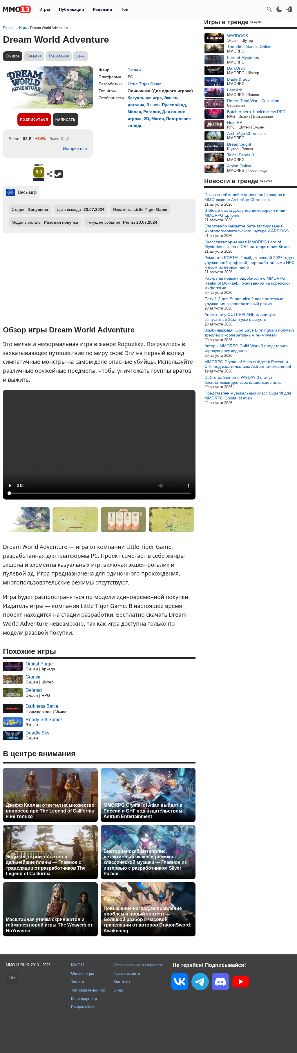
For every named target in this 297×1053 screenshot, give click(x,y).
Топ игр (77, 982)
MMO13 (77, 965)
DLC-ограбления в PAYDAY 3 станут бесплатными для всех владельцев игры (243, 380)
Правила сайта (127, 973)
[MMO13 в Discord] (220, 983)
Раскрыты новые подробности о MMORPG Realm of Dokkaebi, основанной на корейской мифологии (247, 283)
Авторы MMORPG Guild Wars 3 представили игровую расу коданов (246, 348)
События (33, 56)
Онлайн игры (82, 973)
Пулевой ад (174, 104)
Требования (58, 56)
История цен (75, 148)
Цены (80, 56)
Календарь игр (84, 998)
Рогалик (151, 111)
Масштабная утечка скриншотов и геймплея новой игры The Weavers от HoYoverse (49, 925)
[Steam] (59, 174)
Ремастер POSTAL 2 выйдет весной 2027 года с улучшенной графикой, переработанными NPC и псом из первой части (249, 262)
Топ (124, 9)
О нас (119, 990)
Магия (157, 118)
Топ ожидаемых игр (88, 990)
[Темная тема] (279, 9)
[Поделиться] (49, 174)
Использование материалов (138, 965)
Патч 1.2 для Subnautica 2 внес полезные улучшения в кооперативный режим (243, 301)
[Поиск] (269, 9)
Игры (44, 9)
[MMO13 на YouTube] (240, 983)
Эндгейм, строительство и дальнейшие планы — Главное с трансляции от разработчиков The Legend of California (46, 865)
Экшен (134, 70)
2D (146, 118)
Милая (134, 111)
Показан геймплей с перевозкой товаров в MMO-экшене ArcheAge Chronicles (244, 197)
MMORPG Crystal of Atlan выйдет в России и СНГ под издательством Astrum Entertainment (143, 811)
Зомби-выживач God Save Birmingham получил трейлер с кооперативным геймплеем (249, 332)
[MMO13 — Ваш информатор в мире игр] (17, 9)
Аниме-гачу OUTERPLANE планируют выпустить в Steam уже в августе (240, 317)
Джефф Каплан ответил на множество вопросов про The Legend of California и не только (50, 811)
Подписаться (34, 119)
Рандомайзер (83, 1007)
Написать (65, 119)
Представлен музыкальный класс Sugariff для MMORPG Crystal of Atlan (247, 395)
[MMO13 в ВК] (180, 982)
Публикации (71, 9)
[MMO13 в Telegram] (200, 983)
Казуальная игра (145, 97)
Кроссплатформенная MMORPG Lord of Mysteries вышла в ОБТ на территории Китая (247, 244)
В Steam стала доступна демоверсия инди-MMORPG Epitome (245, 213)
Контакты (122, 982)
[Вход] (289, 9)
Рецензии (102, 9)
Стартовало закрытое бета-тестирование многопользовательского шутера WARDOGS (246, 228)
